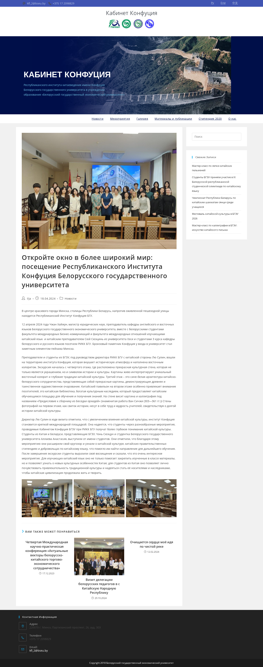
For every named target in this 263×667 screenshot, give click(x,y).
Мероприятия (120, 118)
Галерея (142, 118)
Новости (97, 118)
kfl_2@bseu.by (38, 650)
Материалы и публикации (173, 118)
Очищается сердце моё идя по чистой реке (151, 544)
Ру (212, 3)
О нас (232, 118)
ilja (29, 298)
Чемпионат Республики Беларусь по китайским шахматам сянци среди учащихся (214, 202)
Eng (223, 3)
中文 (235, 3)
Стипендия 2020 (210, 118)
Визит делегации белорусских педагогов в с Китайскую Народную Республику (99, 586)
